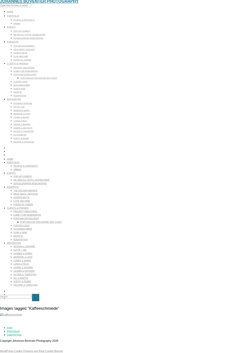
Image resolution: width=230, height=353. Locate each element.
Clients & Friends (17, 208)
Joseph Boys (21, 197)
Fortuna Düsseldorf (26, 218)
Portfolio (13, 162)
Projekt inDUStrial (25, 211)
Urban (17, 169)
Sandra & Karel (22, 253)
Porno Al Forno (23, 204)
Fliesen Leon (21, 225)
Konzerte (13, 187)
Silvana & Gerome (24, 246)
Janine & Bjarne (23, 267)
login (10, 327)
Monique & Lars (22, 257)
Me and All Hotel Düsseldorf (31, 180)
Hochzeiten (14, 243)
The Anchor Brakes (25, 190)
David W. (18, 236)
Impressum (13, 331)
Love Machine (21, 201)
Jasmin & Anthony (24, 271)
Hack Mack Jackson (25, 194)
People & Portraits (25, 166)
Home (10, 159)
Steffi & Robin (22, 281)
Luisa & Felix (21, 264)
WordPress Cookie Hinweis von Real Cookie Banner (31, 351)
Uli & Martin (20, 278)
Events (11, 173)
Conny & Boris (22, 260)
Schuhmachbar (22, 229)
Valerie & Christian (25, 285)
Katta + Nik (20, 250)
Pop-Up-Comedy (22, 176)
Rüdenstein (20, 239)
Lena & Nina (20, 232)
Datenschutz (14, 334)
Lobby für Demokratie (27, 215)
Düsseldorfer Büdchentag (30, 183)
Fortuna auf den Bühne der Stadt (41, 222)
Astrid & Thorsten (24, 274)
